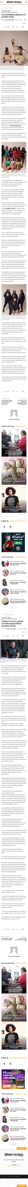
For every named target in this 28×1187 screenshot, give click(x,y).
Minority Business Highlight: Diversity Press (14, 453)
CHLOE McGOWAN (9, 19)
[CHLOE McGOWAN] (3, 20)
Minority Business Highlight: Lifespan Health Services (18, 601)
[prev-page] (3, 516)
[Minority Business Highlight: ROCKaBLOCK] (14, 499)
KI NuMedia (16, 1176)
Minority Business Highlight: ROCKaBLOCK (14, 509)
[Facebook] (4, 527)
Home (3, 8)
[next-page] (5, 516)
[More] (22, 26)
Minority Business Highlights (9, 12)
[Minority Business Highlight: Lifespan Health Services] (5, 601)
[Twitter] (10, 527)
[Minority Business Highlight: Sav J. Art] (14, 471)
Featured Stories (9, 8)
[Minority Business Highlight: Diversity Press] (14, 443)
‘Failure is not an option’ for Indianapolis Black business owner (21, 402)
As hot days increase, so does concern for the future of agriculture (7, 402)
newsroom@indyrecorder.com (14, 1165)
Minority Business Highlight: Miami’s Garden (18, 592)
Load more (13, 607)
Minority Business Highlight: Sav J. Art (14, 481)
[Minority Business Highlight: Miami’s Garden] (5, 592)
